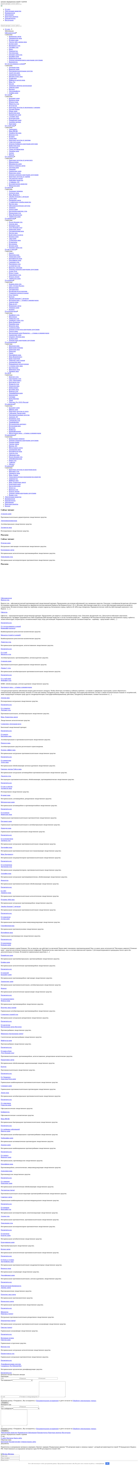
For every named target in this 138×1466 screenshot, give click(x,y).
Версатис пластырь (15, 267)
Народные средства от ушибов (19, 176)
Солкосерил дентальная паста (11, 724)
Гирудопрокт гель (15, 378)
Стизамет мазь (14, 116)
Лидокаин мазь (14, 67)
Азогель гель (13, 453)
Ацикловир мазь (6, 1171)
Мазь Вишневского (15, 357)
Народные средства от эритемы (20, 140)
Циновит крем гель (15, 55)
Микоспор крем (14, 186)
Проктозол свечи (15, 173)
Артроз (11, 153)
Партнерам (4, 1442)
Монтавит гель (14, 471)
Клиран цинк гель (15, 284)
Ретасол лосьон (14, 277)
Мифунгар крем (6, 1040)
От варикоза (5, 1207)
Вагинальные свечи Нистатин (11, 1027)
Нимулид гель (14, 377)
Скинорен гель (14, 262)
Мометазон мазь (6, 814)
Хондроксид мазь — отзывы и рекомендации (16, 687)
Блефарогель (5, 1112)
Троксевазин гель (7, 557)
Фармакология (10, 13)
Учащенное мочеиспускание (19, 293)
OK (107, 1463)
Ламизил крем (14, 87)
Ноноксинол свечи (7, 1301)
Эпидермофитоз (14, 91)
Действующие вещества (13, 497)
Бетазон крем (13, 246)
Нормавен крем (14, 226)
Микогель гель (14, 104)
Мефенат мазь (13, 480)
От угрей (4, 652)
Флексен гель (13, 391)
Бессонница (13, 244)
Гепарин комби (14, 442)
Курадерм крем (14, 118)
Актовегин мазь (6, 527)
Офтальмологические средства (19, 206)
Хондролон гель (6, 866)
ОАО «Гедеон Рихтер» (16, 286)
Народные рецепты (11, 16)
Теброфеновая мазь (15, 459)
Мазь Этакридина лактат (17, 482)
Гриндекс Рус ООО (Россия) (18, 402)
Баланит (12, 309)
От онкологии (6, 917)
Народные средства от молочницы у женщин (24, 107)
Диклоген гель (6, 776)
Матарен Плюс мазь (16, 76)
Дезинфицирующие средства (11, 1364)
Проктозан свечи (15, 229)
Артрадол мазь (14, 193)
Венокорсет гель (14, 45)
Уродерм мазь (13, 53)
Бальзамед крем (14, 98)
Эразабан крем (14, 151)
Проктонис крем (6, 1183)
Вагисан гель (5, 1347)
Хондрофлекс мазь (7, 1261)
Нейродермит (13, 388)
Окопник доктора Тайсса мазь (11, 769)
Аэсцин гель (5, 1216)
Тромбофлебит (14, 422)
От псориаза (5, 812)
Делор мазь (13, 138)
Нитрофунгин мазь (15, 258)
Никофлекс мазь (14, 418)
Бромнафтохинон (15, 431)
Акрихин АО (13, 417)
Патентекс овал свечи (8, 1294)
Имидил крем (5, 1131)
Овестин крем (6, 1340)
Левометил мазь (14, 473)
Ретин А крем (13, 273)
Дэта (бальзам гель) (15, 227)
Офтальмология (6, 598)
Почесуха (12, 488)
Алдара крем (5, 919)
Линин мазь (5, 1093)
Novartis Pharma (14, 109)
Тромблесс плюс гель (16, 320)
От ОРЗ (3, 891)
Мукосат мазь (13, 102)
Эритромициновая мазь (9, 520)
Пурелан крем (6, 543)
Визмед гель (13, 495)
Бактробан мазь (6, 736)
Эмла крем (12, 238)
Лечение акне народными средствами (22, 340)
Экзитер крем (13, 302)
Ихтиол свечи (5, 1249)
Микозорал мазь (14, 369)
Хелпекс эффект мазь (8, 750)
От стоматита (5, 708)
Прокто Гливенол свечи (17, 166)
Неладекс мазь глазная (8, 1007)
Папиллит (12, 351)
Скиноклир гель (14, 420)
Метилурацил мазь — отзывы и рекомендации (25, 433)
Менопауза (4, 1312)
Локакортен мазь (14, 75)
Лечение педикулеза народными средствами (24, 329)
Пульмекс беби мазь (8, 899)
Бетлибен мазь (14, 389)
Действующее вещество (13, 11)
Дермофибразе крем (16, 393)
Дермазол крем (14, 307)
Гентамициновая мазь (16, 231)
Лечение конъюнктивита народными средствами (26, 60)
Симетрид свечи (6, 1197)
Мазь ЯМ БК (13, 131)
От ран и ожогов (6, 786)
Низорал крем (13, 236)
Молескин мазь (14, 346)
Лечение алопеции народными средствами (23, 175)
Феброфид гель (6, 680)
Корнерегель (13, 62)
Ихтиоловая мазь (15, 426)
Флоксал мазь (5, 1001)
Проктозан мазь (14, 349)
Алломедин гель (14, 266)
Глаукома (12, 397)
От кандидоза (5, 1025)
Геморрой (12, 169)
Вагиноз (12, 89)
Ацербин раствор (15, 122)
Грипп (11, 353)
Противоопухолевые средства (19, 415)
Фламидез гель (14, 384)
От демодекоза (6, 1103)
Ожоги (11, 253)
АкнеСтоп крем (14, 73)
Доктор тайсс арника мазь (18, 42)
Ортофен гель (13, 47)
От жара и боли (6, 1051)
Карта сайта (18, 1438)
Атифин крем (13, 93)
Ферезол (4, 988)
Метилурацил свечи (16, 448)
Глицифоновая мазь (7, 926)
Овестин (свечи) (6, 1327)
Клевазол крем (6, 945)
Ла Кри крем (13, 338)
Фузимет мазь (5, 795)
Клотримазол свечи (7, 550)
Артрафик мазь (6, 873)
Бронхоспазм (13, 395)
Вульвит (12, 136)
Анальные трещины (16, 191)
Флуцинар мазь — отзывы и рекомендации (24, 300)
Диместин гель (14, 318)
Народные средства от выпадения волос (23, 469)
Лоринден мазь (6, 828)
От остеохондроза (7, 839)
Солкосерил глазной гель (9, 1014)
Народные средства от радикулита (21, 160)
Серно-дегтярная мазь (16, 149)
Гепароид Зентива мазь (17, 337)
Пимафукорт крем (15, 120)
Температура (13, 51)
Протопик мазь (14, 255)
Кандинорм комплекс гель (18, 211)
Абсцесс (12, 464)
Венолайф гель (6, 1209)
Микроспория (13, 162)
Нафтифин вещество (16, 180)
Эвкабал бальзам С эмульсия (19, 196)
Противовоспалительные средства (21, 71)
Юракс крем (13, 111)
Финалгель (4, 880)
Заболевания (9, 15)
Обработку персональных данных (84, 1400)
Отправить (5, 1402)
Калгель (11, 297)
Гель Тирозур (13, 295)
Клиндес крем (6, 1235)
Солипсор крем (14, 327)
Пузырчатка (13, 242)
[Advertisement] (61, 581)
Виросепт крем (14, 69)
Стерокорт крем (6, 1086)
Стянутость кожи (15, 142)
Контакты (10, 1438)
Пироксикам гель (15, 213)
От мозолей (5, 973)
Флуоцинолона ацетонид (17, 424)
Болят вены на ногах (16, 235)
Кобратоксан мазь (15, 58)
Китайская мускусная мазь (18, 291)
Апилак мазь (13, 224)
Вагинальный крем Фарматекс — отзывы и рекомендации (29, 333)
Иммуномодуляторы (16, 348)
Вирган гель (5, 600)
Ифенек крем (13, 409)
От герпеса (4, 1155)
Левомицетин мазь (15, 38)
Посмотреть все (6, 623)
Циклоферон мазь (15, 260)
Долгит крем (13, 209)
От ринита (4, 734)
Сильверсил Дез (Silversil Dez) (11, 1366)
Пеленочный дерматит (17, 438)
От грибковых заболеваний (10, 1129)
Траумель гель (6, 840)
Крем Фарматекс (14, 322)
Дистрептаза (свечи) (16, 178)
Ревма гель (12, 460)
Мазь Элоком (13, 475)
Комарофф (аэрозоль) (8, 628)
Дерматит (12, 207)
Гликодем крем (6, 1105)
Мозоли (11, 155)
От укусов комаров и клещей (11, 626)
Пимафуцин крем (15, 115)
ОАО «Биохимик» (15, 380)
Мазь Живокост (14, 195)
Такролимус (13, 129)
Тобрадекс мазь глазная (17, 360)
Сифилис (12, 462)
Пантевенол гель (15, 264)
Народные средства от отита (18, 411)
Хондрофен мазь (6, 847)
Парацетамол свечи (7, 1060)
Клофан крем (5, 962)
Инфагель (12, 429)
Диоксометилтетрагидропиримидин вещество (25, 477)
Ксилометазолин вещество (18, 184)
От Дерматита (6, 1077)
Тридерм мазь (13, 147)
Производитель (10, 18)
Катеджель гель (14, 382)
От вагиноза (5, 1233)
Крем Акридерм (14, 358)
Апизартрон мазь (15, 362)
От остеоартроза (6, 865)
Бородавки (12, 124)
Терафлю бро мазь (15, 133)
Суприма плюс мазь (16, 366)
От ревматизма (6, 760)
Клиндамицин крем (7, 1242)
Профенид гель (14, 315)
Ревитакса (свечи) (7, 1314)
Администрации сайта (28, 1442)
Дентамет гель (6, 710)
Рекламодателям (14, 1442)
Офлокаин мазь (14, 455)
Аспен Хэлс (13, 271)
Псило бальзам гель (15, 222)
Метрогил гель (6, 654)
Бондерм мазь (13, 368)
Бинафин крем (14, 56)
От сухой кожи (6, 678)
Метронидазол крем (8, 802)
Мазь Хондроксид (7, 854)
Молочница (13, 317)
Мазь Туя (12, 82)
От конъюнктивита (7, 999)
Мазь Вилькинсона (15, 215)
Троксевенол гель (15, 275)
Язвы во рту (13, 304)
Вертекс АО (13, 446)
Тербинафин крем (7, 1138)
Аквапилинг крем (15, 171)
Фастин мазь (13, 204)
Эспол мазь (13, 198)
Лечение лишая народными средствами (22, 493)
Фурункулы (13, 105)
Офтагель (4, 612)
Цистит (11, 84)
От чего (7, 9)
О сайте (3, 1438)
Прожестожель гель (7, 1353)
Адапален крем (6, 514)
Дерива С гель (6, 668)
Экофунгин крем (15, 216)
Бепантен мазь (14, 326)
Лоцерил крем (6, 1145)
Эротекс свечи (14, 444)
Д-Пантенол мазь (15, 240)
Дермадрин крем (14, 257)
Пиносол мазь (5, 743)
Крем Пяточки (14, 398)
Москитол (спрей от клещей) (11, 635)
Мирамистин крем (15, 164)
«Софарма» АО (14, 182)
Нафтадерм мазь (14, 145)
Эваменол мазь (6, 893)
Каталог (7, 506)
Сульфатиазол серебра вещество (20, 202)
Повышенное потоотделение (19, 364)
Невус (11, 49)
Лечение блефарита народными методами (23, 144)
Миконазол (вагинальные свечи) (12, 1033)
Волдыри (12, 428)
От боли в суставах (7, 1260)
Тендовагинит (14, 289)
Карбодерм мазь (14, 113)
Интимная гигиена (7, 1338)
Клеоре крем (13, 44)
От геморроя (5, 1181)
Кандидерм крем (14, 486)
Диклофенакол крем (8, 1275)
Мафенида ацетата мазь (17, 80)
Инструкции (9, 20)
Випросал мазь (14, 100)
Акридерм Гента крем (8, 1079)
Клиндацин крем (15, 484)
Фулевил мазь (13, 40)
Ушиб (11, 400)
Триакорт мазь (14, 371)
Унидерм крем (14, 167)
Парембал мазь (14, 324)
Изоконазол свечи (15, 36)
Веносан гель (13, 135)
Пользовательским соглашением (47, 1400)
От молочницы (6, 943)
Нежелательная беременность (11, 1286)
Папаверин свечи (15, 200)
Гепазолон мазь (14, 386)
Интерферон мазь (7, 932)
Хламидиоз (13, 78)
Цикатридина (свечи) (8, 1320)
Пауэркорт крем (6, 821)
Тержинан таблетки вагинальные (20, 85)
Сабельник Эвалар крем (17, 413)
